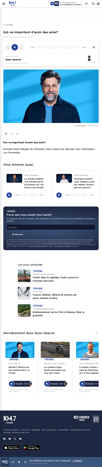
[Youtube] (20, 439)
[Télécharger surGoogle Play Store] (31, 448)
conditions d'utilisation (64, 246)
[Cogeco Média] (81, 420)
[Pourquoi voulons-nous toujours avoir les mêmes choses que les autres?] (64, 178)
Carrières (7, 432)
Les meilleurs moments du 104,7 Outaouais (80, 4)
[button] (12, 462)
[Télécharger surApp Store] (11, 448)
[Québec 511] (96, 421)
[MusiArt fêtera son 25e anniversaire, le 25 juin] (19, 350)
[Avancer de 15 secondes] (21, 47)
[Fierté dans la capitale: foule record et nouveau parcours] (24, 276)
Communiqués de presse (80, 430)
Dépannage (35, 430)
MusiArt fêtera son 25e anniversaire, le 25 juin (19, 370)
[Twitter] (11, 133)
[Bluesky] (10, 439)
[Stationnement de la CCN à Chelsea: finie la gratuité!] (24, 310)
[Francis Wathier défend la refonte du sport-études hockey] (24, 293)
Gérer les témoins (49, 430)
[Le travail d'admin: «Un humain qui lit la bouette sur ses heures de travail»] (14, 178)
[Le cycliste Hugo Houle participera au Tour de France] (55, 350)
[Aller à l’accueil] (12, 5)
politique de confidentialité (37, 246)
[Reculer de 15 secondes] (7, 47)
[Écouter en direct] (52, 3)
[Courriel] (17, 133)
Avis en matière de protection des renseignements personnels (61, 243)
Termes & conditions (11, 430)
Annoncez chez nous (20, 432)
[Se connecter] (98, 3)
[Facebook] (6, 133)
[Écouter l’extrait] (15, 47)
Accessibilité (63, 430)
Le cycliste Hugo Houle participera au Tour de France (54, 370)
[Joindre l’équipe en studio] (86, 4)
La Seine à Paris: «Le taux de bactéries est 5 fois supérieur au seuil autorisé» (90, 370)
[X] (15, 439)
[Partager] (94, 47)
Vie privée (25, 430)
